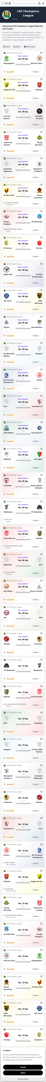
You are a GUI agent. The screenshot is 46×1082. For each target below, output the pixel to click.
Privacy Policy (23, 1079)
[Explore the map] (10, 3)
